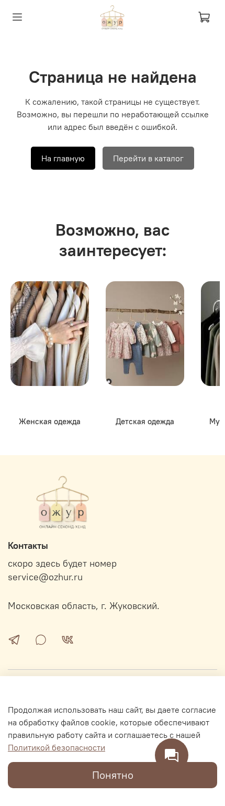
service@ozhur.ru (45, 577)
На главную (63, 158)
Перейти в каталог (148, 158)
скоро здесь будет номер (62, 563)
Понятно (112, 774)
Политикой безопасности (56, 747)
